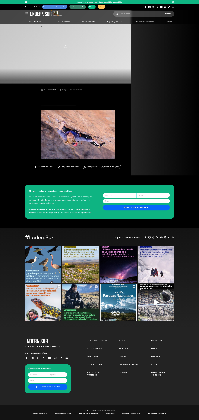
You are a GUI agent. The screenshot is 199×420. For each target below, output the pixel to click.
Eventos (122, 357)
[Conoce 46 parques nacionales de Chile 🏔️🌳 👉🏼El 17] (118, 302)
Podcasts (155, 357)
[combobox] (143, 14)
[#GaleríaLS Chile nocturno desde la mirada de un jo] (118, 264)
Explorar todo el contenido (159, 374)
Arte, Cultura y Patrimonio (144, 22)
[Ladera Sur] (46, 14)
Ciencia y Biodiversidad (35, 22)
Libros (154, 349)
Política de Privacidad (157, 414)
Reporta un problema (131, 414)
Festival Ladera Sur (78, 7)
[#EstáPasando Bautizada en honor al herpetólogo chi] (43, 302)
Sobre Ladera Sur (40, 414)
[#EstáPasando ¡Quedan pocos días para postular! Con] (43, 264)
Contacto (110, 414)
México (101, 7)
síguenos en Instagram (103, 167)
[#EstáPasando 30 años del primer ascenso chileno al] (156, 264)
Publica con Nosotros (88, 414)
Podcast (37, 7)
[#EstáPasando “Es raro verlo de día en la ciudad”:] (156, 302)
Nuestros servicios (63, 414)
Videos (154, 365)
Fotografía (124, 373)
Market (91, 7)
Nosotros (28, 7)
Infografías (156, 340)
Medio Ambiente (88, 22)
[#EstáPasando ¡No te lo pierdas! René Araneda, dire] (80, 302)
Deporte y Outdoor (114, 22)
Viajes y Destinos (63, 22)
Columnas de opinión (128, 365)
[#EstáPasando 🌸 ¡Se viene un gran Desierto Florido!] (80, 264)
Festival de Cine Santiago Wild (54, 7)
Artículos (123, 349)
